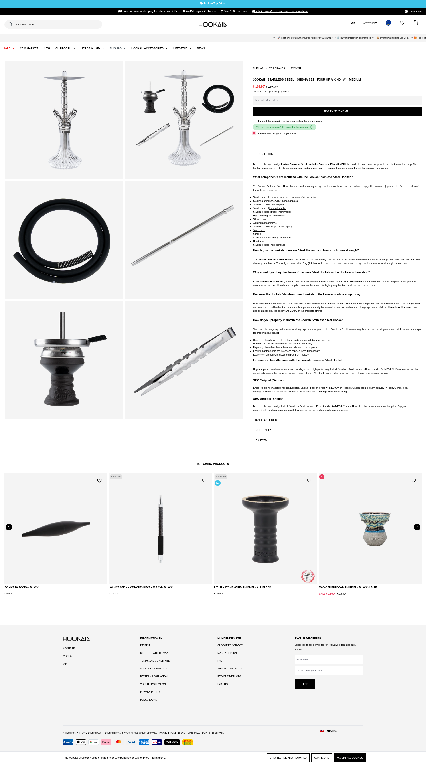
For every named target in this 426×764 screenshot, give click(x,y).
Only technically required (288, 757)
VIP (65, 664)
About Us (69, 648)
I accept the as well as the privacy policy (290, 121)
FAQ (219, 660)
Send (305, 684)
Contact (69, 656)
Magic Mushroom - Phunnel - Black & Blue (243, 587)
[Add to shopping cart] (261, 597)
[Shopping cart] (415, 24)
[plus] (243, 597)
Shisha (309, 391)
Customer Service (230, 645)
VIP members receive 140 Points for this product (282, 127)
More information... (154, 757)
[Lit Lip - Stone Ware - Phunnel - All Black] (160, 528)
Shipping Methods (229, 668)
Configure (321, 757)
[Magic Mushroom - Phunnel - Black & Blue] (265, 528)
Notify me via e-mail (337, 111)
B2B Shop (223, 684)
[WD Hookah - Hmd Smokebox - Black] (370, 528)
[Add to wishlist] (99, 480)
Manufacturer (265, 420)
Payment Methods (229, 676)
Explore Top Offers (214, 3)
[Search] (10, 24)
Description (263, 154)
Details (56, 588)
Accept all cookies (350, 757)
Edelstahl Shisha (299, 387)
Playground (148, 699)
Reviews (260, 439)
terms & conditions (282, 121)
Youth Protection (153, 684)
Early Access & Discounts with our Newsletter (281, 11)
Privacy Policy (150, 692)
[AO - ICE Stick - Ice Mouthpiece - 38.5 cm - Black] (55, 528)
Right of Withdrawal (154, 653)
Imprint (145, 645)
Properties (262, 430)
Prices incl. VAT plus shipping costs (271, 91)
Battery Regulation (154, 676)
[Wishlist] (402, 24)
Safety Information (153, 668)
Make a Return (227, 653)
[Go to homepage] (213, 24)
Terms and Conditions (155, 660)
